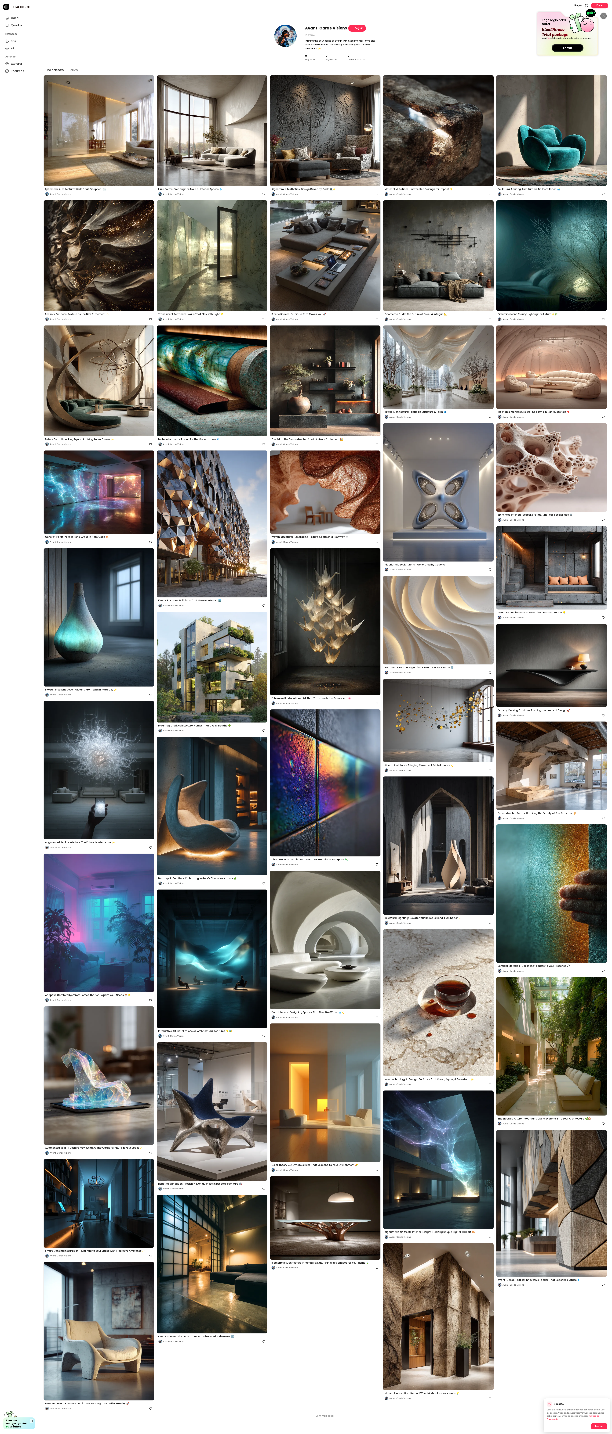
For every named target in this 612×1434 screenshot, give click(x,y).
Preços (578, 5)
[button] (99, 135)
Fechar (599, 1426)
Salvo (73, 70)
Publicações (54, 70)
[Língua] (586, 5)
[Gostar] (149, 319)
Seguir (359, 28)
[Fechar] (603, 16)
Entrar (567, 48)
